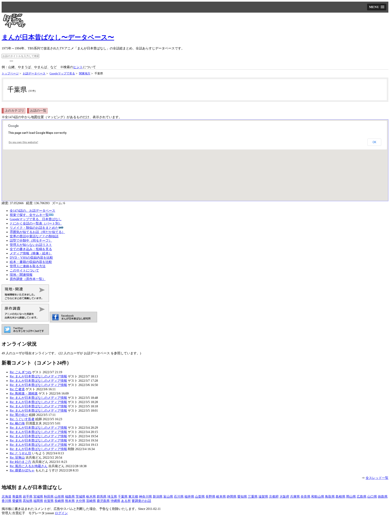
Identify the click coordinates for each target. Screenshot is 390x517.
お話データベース (34, 73)
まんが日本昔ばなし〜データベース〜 (58, 37)
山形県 (59, 496)
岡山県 (351, 496)
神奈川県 (145, 496)
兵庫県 (295, 496)
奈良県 (305, 496)
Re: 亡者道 (17, 389)
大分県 (80, 501)
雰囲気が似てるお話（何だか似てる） (37, 232)
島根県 (340, 496)
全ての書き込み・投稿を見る (31, 249)
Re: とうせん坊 (20, 453)
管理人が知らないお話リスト (31, 245)
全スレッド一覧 (377, 478)
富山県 (168, 496)
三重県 (253, 496)
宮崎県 (91, 501)
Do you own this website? (23, 142)
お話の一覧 (38, 110)
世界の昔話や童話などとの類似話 (34, 236)
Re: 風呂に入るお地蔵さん (29, 466)
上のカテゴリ (14, 110)
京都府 (274, 496)
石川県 (179, 496)
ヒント (78, 67)
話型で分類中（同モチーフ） (31, 240)
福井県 (189, 496)
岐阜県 (221, 496)
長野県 (210, 496)
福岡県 (38, 501)
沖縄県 (115, 501)
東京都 (133, 496)
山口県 (372, 496)
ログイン (61, 513)
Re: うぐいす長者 (22, 419)
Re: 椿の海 (17, 423)
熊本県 (70, 501)
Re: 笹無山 (17, 457)
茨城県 (80, 496)
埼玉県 (112, 496)
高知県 (27, 501)
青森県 (17, 496)
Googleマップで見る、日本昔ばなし (36, 219)
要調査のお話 (141, 501)
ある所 (126, 501)
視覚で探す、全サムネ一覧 (29, 215)
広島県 (361, 496)
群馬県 (101, 496)
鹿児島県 (103, 501)
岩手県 (27, 496)
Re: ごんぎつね (20, 372)
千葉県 (123, 496)
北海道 (6, 496)
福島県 (70, 496)
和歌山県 (317, 496)
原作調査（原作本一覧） (28, 279)
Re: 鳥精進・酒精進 (24, 393)
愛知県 (242, 496)
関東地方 (84, 73)
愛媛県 (17, 501)
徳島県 (383, 496)
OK (374, 142)
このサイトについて (24, 270)
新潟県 (157, 496)
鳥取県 (330, 496)
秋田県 (49, 496)
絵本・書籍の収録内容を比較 (31, 262)
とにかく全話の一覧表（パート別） (36, 223)
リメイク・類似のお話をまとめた (34, 227)
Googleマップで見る (62, 73)
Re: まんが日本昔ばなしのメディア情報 (38, 376)
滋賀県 (263, 496)
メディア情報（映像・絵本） (31, 253)
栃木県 (91, 496)
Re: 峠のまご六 (20, 462)
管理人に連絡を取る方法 (28, 266)
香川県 (6, 501)
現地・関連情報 (21, 274)
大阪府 (284, 496)
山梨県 (200, 496)
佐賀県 (49, 501)
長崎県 (59, 501)
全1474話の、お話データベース (32, 210)
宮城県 (38, 496)
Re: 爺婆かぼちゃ (22, 470)
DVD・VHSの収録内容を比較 (31, 257)
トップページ (10, 73)
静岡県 (231, 496)
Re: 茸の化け (19, 415)
